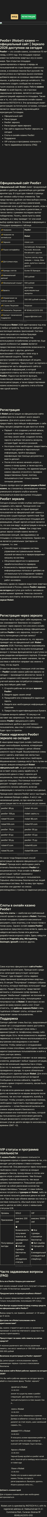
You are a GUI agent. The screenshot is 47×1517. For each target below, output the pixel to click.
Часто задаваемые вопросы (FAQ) (20, 145)
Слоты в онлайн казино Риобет (19, 135)
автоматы (13, 932)
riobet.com (28, 242)
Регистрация (10, 119)
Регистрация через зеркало (17, 125)
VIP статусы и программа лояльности (22, 141)
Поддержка (10, 138)
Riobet (24, 1387)
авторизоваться (7, 1497)
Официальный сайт (13, 116)
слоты (44, 767)
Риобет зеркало (12, 122)
